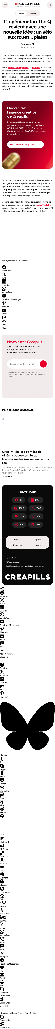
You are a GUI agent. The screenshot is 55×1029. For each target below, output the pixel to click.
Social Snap (5, 1002)
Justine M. (29, 44)
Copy (30, 1013)
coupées (36, 67)
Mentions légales (11, 558)
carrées (12, 67)
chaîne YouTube (43, 205)
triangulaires (22, 67)
